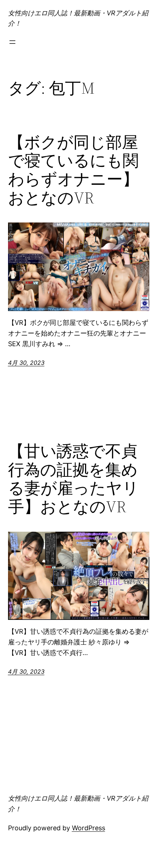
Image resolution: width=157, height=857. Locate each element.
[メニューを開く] (12, 42)
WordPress (88, 828)
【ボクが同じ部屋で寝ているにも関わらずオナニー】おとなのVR (73, 170)
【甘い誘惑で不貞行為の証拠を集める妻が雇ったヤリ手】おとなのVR (73, 479)
